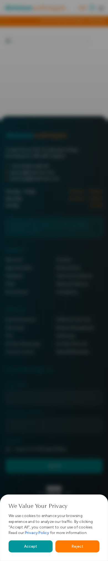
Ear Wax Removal (71, 343)
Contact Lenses (20, 352)
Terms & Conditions (74, 276)
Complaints (67, 292)
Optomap (15, 327)
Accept (30, 546)
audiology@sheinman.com (34, 178)
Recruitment (17, 292)
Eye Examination (21, 319)
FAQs (10, 284)
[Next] (103, 21)
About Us (14, 259)
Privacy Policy (37, 532)
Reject (77, 546)
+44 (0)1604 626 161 (30, 166)
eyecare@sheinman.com (32, 172)
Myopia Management (75, 327)
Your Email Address (25, 413)
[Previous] (5, 21)
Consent (14, 441)
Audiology (65, 335)
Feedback (14, 276)
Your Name (17, 385)
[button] (101, 8)
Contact (64, 259)
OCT (10, 335)
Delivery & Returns (72, 284)
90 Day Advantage (23, 343)
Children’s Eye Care (73, 319)
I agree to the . (40, 449)
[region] (54, 527)
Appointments (19, 267)
